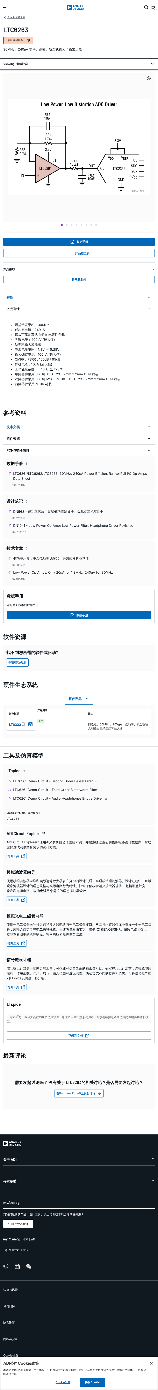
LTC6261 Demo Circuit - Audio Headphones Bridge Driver (58, 798)
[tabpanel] (79, 357)
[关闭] (151, 1363)
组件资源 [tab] (15, 439)
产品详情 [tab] (13, 309)
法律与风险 (10, 1289)
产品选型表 (82, 253)
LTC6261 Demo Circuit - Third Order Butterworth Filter (55, 790)
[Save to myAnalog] (23, 724)
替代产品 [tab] (77, 699)
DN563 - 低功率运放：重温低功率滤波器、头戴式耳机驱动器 (58, 511)
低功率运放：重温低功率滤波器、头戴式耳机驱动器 (51, 558)
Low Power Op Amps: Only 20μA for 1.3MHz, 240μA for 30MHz (63, 572)
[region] (79, 1373)
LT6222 (15, 725)
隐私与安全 (10, 1339)
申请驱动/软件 (17, 662)
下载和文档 (76, 1035)
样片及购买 (79, 279)
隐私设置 (9, 1322)
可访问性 (9, 1306)
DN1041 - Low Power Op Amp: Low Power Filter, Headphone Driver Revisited (73, 525)
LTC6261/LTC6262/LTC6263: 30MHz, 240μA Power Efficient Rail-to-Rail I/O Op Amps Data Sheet (80, 476)
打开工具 (13, 856)
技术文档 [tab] (15, 427)
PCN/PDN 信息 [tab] (18, 450)
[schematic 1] (79, 147)
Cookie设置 (10, 1355)
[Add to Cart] (30, 724)
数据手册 (82, 241)
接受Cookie (92, 1382)
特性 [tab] (10, 297)
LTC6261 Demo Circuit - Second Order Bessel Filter (53, 781)
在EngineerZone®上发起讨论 (75, 1093)
